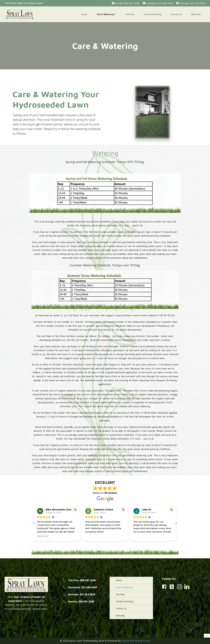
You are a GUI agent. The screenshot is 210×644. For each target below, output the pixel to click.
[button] (176, 523)
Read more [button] (142, 536)
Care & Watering (105, 14)
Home (84, 14)
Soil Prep (129, 14)
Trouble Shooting (152, 14)
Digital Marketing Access (136, 640)
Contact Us (176, 14)
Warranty (196, 14)
